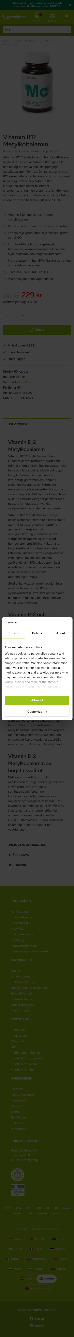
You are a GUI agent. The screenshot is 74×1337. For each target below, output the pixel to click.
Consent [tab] (13, 633)
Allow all (37, 700)
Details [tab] (37, 633)
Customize (34, 711)
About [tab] (60, 633)
